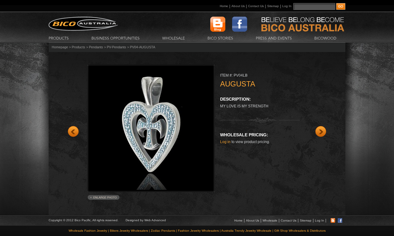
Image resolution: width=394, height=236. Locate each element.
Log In (286, 6)
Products (78, 47)
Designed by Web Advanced (146, 220)
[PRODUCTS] (59, 38)
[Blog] (333, 221)
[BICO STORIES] (220, 38)
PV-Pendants (116, 47)
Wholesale (270, 220)
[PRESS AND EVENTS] (274, 38)
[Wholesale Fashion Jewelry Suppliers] (83, 29)
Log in (225, 142)
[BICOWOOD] (325, 38)
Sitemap (273, 6)
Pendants (96, 47)
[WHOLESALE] (173, 38)
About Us (238, 6)
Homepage (60, 47)
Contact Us (256, 6)
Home (224, 6)
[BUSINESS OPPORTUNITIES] (115, 38)
